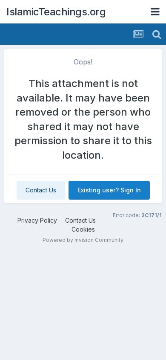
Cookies (83, 229)
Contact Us (41, 190)
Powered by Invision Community (83, 240)
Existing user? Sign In (109, 190)
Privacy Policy (37, 220)
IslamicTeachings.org (56, 12)
